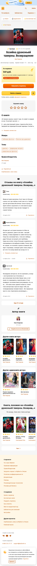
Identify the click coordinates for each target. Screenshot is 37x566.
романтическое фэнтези (9, 151)
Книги (6, 19)
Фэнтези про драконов (23, 139)
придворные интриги (16, 148)
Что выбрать (5, 13)
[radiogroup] (18, 108)
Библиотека (18, 13)
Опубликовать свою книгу (9, 172)
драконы (5, 148)
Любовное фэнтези (8, 139)
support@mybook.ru (20, 543)
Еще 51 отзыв (18, 303)
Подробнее (26, 558)
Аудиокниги (17, 19)
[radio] (11, 107)
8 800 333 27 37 (7, 543)
